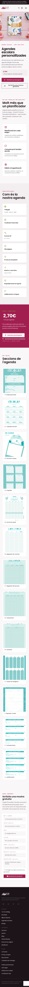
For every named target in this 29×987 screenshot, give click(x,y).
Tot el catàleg (6, 912)
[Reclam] (5, 8)
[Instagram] (3, 904)
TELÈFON (6, 837)
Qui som (4, 930)
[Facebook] (13, 904)
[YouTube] (18, 904)
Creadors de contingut (8, 960)
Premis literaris (6, 939)
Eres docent (5, 957)
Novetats (4, 915)
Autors (3, 933)
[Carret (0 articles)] (22, 8)
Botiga (3, 923)
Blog (3, 936)
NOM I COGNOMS (8, 815)
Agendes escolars (7, 920)
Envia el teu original (7, 942)
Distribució (5, 945)
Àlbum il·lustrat (6, 918)
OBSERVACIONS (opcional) (11, 859)
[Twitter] (8, 904)
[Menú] (26, 8)
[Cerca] (19, 8)
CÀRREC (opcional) (9, 844)
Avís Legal (4, 968)
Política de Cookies (7, 970)
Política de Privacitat (8, 965)
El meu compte (6, 954)
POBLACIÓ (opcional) (10, 851)
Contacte (4, 952)
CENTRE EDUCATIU (8, 823)
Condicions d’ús (6, 973)
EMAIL (5, 830)
